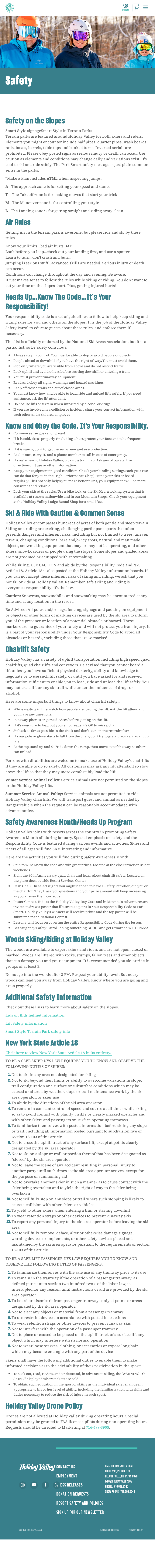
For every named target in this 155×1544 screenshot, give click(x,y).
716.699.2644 (127, 1492)
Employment (66, 1476)
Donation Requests (72, 1494)
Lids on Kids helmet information (35, 1015)
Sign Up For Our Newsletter (80, 1512)
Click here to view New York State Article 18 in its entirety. (58, 1052)
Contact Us (65, 1467)
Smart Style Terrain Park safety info (38, 1031)
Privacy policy (136, 1530)
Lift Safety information (26, 1023)
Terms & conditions (109, 1530)
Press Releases (69, 1485)
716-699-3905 (97, 1427)
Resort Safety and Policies (79, 1503)
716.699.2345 (121, 1487)
